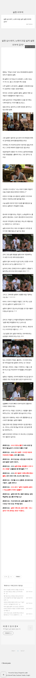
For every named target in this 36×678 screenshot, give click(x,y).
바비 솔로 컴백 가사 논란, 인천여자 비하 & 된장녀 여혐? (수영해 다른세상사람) (14, 608)
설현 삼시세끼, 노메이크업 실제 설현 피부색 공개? (17, 20)
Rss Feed (8, 675)
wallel (26, 672)
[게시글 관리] (11, 576)
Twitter (14, 675)
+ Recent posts (6, 663)
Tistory (16, 672)
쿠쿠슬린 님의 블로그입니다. (12, 629)
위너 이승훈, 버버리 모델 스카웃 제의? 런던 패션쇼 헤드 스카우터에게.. (14, 591)
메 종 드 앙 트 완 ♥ (10, 626)
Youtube (24, 675)
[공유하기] (8, 576)
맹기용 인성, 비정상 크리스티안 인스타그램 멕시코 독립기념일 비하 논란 (13, 598)
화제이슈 (7, 585)
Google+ (28, 675)
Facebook (18, 675)
